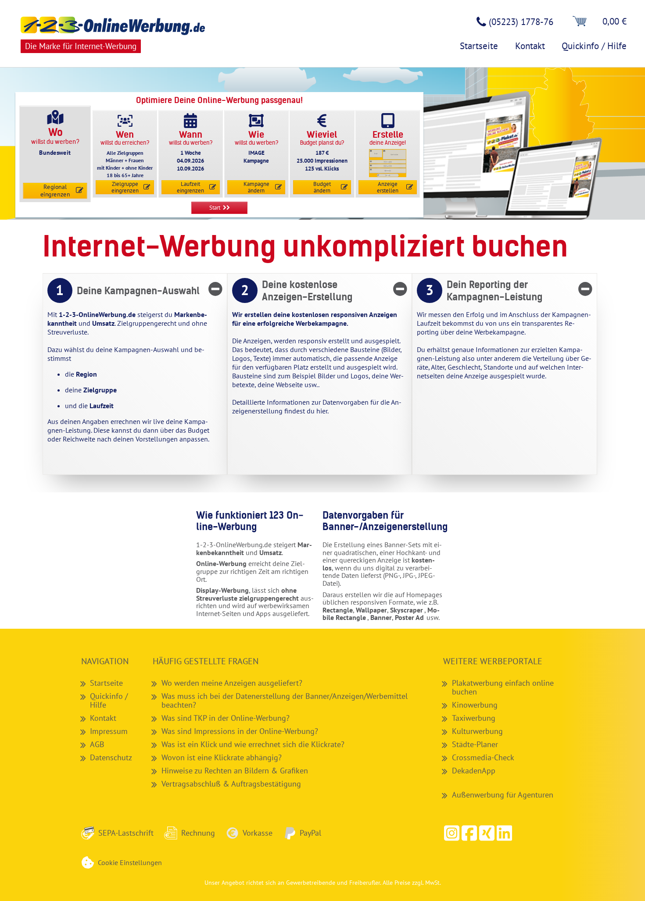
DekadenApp (473, 770)
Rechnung (198, 833)
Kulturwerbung (477, 731)
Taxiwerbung (473, 718)
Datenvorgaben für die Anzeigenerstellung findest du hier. (316, 406)
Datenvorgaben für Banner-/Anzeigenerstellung (380, 521)
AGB (97, 744)
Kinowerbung (475, 704)
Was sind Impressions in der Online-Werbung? (239, 731)
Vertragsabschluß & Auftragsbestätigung (231, 783)
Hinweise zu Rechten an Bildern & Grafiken (234, 770)
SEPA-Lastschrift (126, 833)
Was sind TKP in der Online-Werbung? (225, 718)
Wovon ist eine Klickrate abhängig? (221, 757)
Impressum (109, 731)
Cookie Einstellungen (130, 862)
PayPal (310, 833)
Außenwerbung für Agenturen (502, 794)
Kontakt (103, 718)
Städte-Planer (475, 744)
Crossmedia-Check (483, 757)
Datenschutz (111, 757)
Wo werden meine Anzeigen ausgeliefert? (231, 682)
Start (214, 207)
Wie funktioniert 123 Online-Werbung (250, 521)
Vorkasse (257, 833)
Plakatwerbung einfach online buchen (503, 687)
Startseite (106, 682)
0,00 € (614, 21)
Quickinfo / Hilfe (109, 700)
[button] (469, 833)
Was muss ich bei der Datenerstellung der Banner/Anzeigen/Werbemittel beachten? (284, 700)
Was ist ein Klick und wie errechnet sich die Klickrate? (252, 744)
